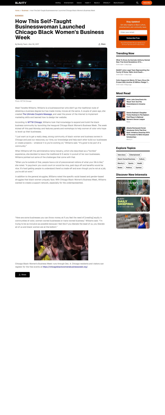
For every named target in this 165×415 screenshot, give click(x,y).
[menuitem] (87, 3)
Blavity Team (22, 44)
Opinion (139, 168)
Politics (129, 168)
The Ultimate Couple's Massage (37, 114)
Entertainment (134, 155)
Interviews (122, 155)
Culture (141, 159)
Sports (130, 163)
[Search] (137, 3)
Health (139, 163)
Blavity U (121, 163)
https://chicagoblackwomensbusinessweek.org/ (65, 266)
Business (25, 10)
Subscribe (146, 3)
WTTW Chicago (35, 122)
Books (120, 168)
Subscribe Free (133, 38)
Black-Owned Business (126, 159)
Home (17, 10)
